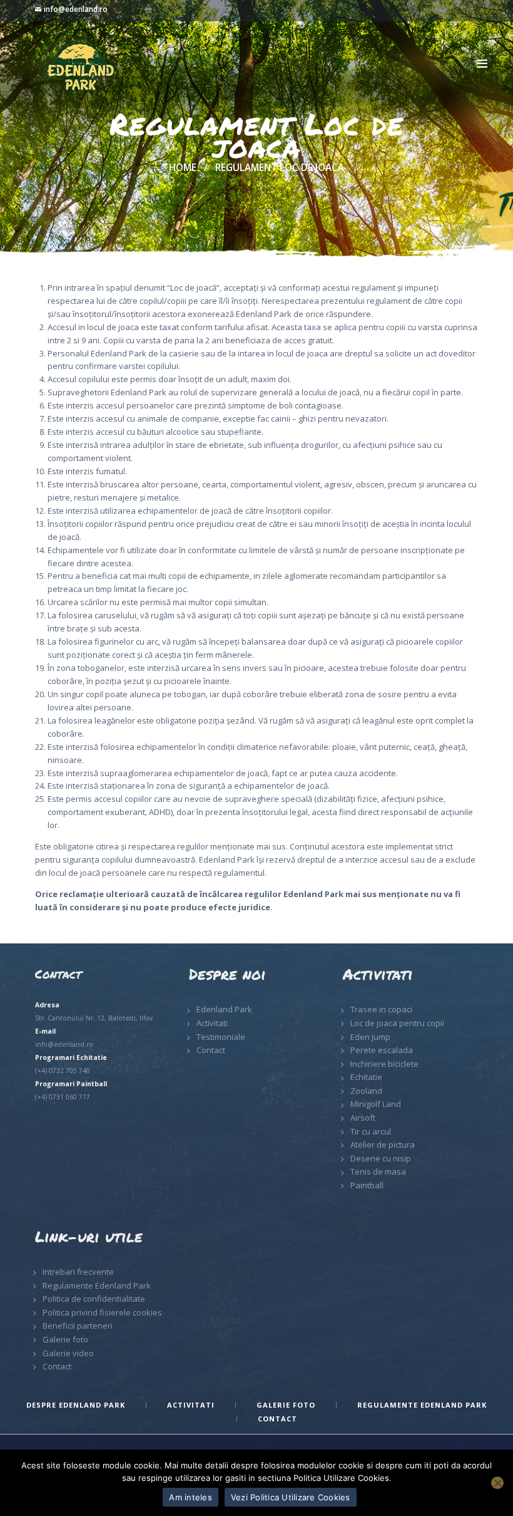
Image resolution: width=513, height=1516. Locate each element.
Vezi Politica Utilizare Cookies (290, 1497)
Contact (210, 1050)
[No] (497, 1483)
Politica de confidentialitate (94, 1298)
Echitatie (366, 1076)
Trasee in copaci (381, 1009)
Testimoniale (220, 1036)
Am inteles (190, 1497)
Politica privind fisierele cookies (102, 1312)
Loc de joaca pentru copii (397, 1023)
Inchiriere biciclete (384, 1063)
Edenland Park (224, 1009)
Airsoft (362, 1117)
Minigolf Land (375, 1103)
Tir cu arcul (370, 1131)
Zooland (366, 1090)
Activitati (212, 1023)
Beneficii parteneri (78, 1325)
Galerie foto (65, 1339)
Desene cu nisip (380, 1158)
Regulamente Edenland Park (97, 1285)
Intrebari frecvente (78, 1271)
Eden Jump (370, 1036)
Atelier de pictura (382, 1144)
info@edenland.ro (76, 9)
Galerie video (68, 1353)
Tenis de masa (378, 1171)
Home (182, 168)
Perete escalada (381, 1050)
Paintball (366, 1185)
